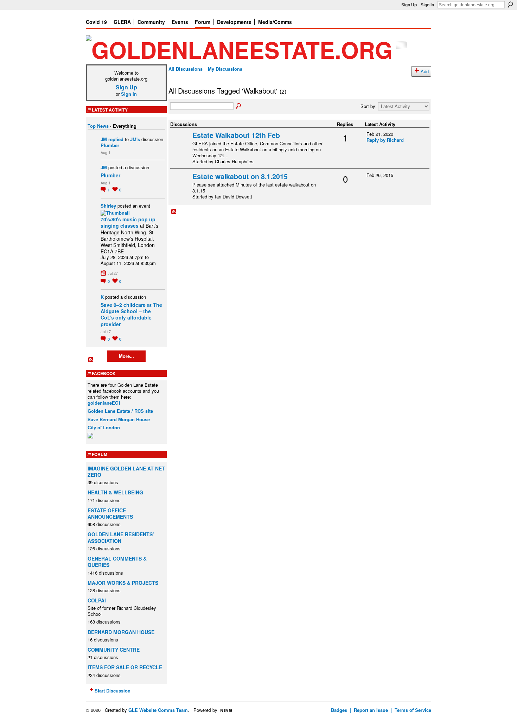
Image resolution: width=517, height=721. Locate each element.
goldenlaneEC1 (104, 402)
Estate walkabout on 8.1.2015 (240, 176)
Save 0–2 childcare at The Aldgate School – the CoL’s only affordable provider (131, 314)
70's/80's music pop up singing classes (128, 222)
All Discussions (185, 68)
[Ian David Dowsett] (180, 187)
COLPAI (97, 600)
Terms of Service (413, 710)
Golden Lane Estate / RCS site (120, 410)
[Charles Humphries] (180, 146)
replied (115, 139)
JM (104, 139)
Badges (339, 710)
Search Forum (239, 106)
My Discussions (225, 68)
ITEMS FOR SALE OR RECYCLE (125, 667)
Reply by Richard (385, 140)
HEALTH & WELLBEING (115, 492)
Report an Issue (371, 710)
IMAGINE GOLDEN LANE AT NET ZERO (126, 471)
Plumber (110, 145)
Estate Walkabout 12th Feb (236, 135)
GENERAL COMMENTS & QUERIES (117, 561)
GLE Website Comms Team (158, 710)
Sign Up (409, 4)
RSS (91, 360)
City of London (104, 427)
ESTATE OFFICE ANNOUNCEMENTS (110, 513)
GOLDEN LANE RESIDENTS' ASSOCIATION (121, 537)
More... (126, 356)
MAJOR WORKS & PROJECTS (123, 582)
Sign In (427, 4)
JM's (135, 139)
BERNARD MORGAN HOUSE (121, 631)
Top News (98, 125)
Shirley (108, 205)
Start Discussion (112, 690)
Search (510, 4)
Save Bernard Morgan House (119, 419)
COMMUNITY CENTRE (114, 649)
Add (425, 71)
